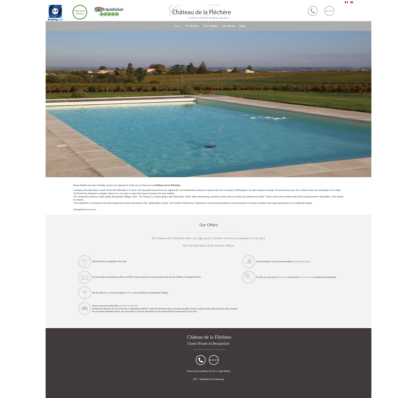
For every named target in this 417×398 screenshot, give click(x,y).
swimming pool (301, 261)
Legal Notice (223, 371)
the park (282, 277)
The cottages (210, 26)
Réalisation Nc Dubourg (212, 379)
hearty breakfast (128, 305)
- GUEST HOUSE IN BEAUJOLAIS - (208, 18)
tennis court (305, 277)
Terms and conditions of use (201, 371)
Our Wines (229, 26)
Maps (242, 26)
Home (177, 26)
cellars (129, 292)
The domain (192, 26)
